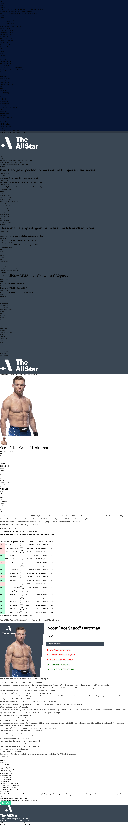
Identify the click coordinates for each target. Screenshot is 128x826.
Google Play (16, 800)
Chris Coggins (13, 605)
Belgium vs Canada (6, 39)
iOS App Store (31, 800)
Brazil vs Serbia (5, 36)
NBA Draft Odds (5, 124)
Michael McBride (14, 573)
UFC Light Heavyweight (7, 769)
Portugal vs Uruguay (7, 32)
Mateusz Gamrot (14, 548)
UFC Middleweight (6, 771)
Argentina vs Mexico (6, 45)
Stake (2, 97)
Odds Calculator (5, 78)
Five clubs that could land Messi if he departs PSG (19, 245)
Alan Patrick (13, 566)
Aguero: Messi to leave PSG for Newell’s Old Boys (18, 240)
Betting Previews (5, 64)
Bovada (2, 86)
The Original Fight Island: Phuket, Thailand (14, 70)
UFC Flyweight (4, 781)
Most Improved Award (7, 120)
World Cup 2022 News (7, 22)
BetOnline (3, 91)
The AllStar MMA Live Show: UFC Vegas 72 (35, 275)
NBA (1, 1)
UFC (1, 53)
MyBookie (3, 99)
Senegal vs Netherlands (7, 47)
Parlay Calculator (5, 82)
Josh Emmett (13, 576)
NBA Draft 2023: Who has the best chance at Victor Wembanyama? (22, 9)
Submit (22, 823)
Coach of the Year (6, 122)
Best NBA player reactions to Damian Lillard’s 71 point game (23, 187)
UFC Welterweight (6, 773)
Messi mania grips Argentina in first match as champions (47, 228)
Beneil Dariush (13, 551)
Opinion (2, 128)
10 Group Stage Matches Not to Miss (12, 26)
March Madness (5, 126)
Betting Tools (4, 76)
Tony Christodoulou (15, 587)
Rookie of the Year (6, 118)
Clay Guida (109, 516)
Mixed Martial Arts (11, 375)
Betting (2, 72)
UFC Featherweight (6, 777)
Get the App (6, 803)
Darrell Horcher (14, 569)
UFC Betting (4, 101)
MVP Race (3, 116)
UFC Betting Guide (6, 61)
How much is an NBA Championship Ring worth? (16, 11)
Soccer (2, 16)
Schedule (3, 762)
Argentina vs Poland (6, 30)
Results (2, 760)
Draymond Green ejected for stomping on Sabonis (19, 178)
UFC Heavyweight (5, 767)
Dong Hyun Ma (14, 559)
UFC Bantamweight (6, 779)
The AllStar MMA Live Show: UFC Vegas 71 (16, 288)
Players (2, 7)
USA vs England (5, 28)
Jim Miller (12, 555)
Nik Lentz (12, 562)
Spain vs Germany (6, 34)
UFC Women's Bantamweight (9, 785)
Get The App (4, 355)
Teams (2, 5)
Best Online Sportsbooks (8, 84)
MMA (1, 49)
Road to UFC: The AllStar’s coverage (11, 68)
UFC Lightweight (5, 775)
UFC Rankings (4, 66)
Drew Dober (13, 584)
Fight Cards (3, 59)
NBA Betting (4, 111)
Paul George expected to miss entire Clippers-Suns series (47, 170)
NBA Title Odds (5, 114)
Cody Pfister (13, 580)
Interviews (3, 55)
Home (2, 3)
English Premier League (8, 20)
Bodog (2, 89)
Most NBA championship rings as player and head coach (18, 14)
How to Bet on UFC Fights (8, 107)
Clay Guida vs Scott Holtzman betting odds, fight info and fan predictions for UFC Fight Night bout (38, 754)
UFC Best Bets (4, 103)
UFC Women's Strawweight (9, 790)
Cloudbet (3, 95)
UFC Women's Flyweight (8, 788)
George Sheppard (14, 591)
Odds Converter (5, 80)
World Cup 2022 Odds (7, 24)
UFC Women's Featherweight (9, 783)
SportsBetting (4, 93)
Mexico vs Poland (5, 43)
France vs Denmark (6, 41)
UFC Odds (3, 57)
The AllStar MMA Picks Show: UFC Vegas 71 (16, 292)
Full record (3, 487)
